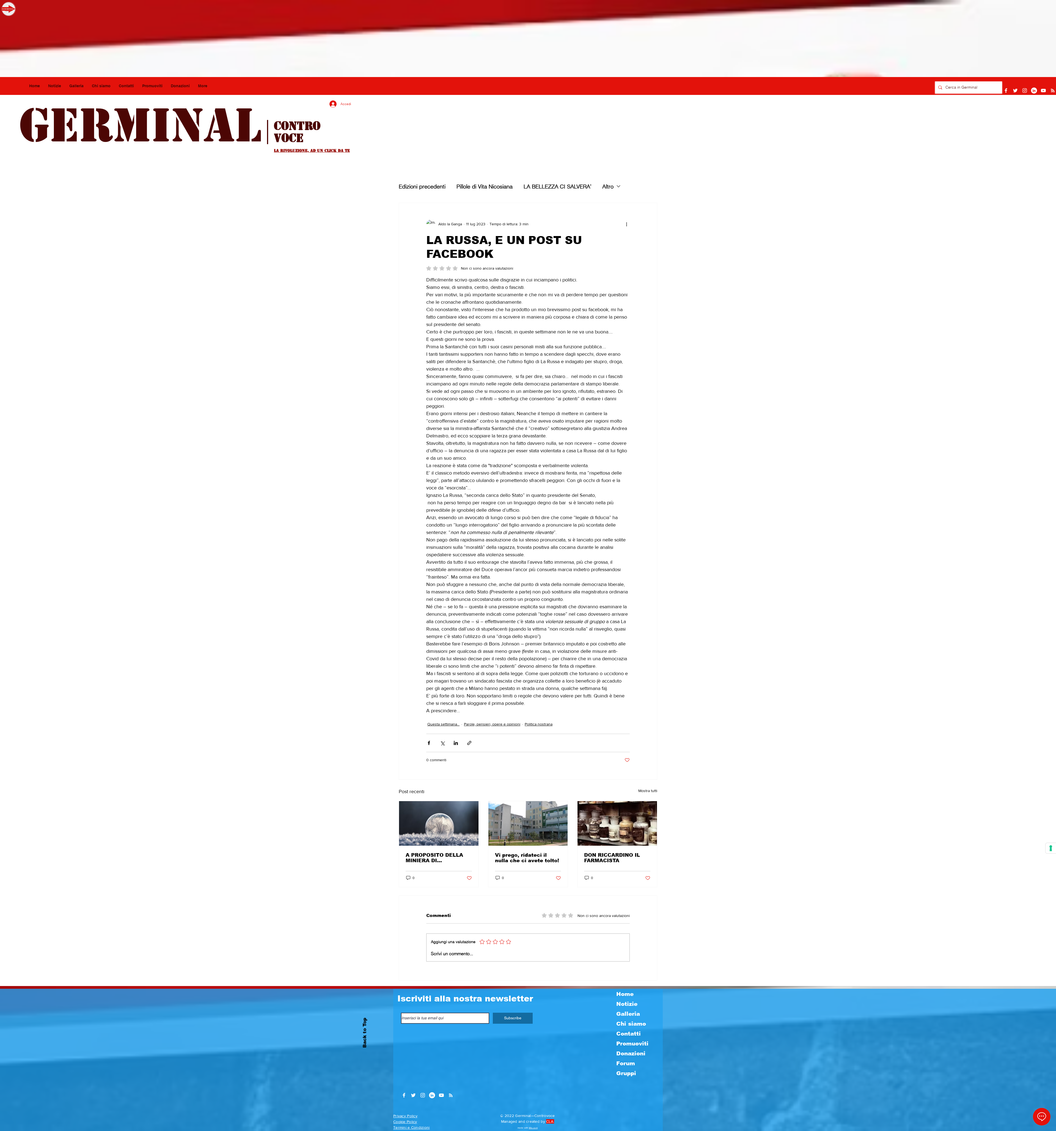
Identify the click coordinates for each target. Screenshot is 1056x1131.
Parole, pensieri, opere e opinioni (492, 724)
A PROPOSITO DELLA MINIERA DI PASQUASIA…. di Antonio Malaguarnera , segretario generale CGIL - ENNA (437, 857)
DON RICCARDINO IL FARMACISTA (612, 857)
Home (625, 994)
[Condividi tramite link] (469, 743)
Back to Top (364, 1033)
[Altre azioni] (626, 224)
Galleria (628, 1014)
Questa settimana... (443, 724)
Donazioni (630, 1053)
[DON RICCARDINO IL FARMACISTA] (617, 823)
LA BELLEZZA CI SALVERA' (557, 186)
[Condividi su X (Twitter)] (442, 743)
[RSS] (1053, 90)
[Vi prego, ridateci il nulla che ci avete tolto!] (528, 823)
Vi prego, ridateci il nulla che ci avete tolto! (527, 857)
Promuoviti (632, 1043)
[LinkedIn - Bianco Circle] (1034, 90)
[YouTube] (1043, 90)
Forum (625, 1063)
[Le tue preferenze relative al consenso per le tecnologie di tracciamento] (1051, 848)
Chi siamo (631, 1024)
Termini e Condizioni (411, 1127)
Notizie (626, 1004)
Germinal (140, 126)
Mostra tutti (647, 790)
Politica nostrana (538, 724)
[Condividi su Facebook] (428, 743)
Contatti (628, 1034)
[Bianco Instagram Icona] (1025, 90)
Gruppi (626, 1073)
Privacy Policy (405, 1116)
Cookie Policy (405, 1121)
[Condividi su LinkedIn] (455, 743)
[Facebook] (1006, 90)
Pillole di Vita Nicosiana (485, 186)
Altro (608, 186)
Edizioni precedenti (422, 186)
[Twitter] (1015, 90)
